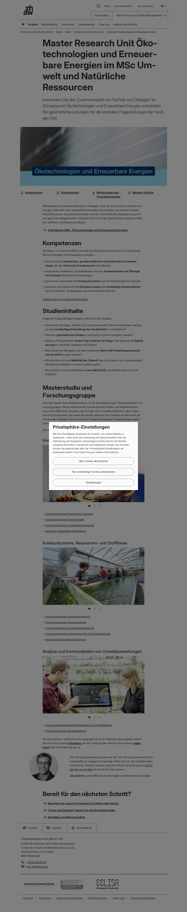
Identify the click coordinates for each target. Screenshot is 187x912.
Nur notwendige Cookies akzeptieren (93, 471)
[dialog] (93, 456)
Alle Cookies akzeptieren (93, 460)
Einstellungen (93, 482)
